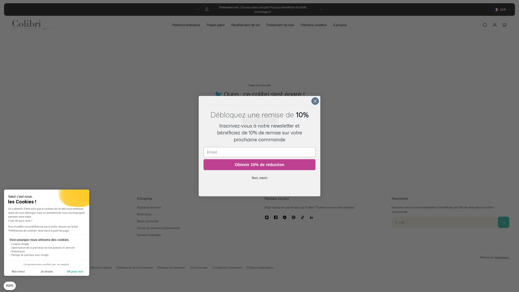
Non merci (18, 271)
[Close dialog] (315, 101)
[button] (10, 286)
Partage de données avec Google (30, 255)
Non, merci (259, 178)
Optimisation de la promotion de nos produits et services (43, 247)
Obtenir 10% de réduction (259, 164)
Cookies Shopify (20, 244)
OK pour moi (75, 271)
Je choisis (46, 271)
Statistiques (18, 251)
